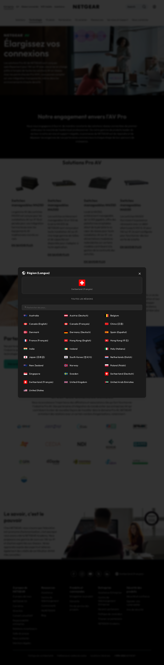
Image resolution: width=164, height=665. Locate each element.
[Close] (139, 273)
